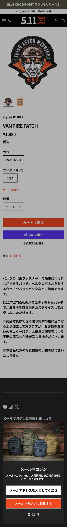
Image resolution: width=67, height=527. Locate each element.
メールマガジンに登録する (33, 503)
